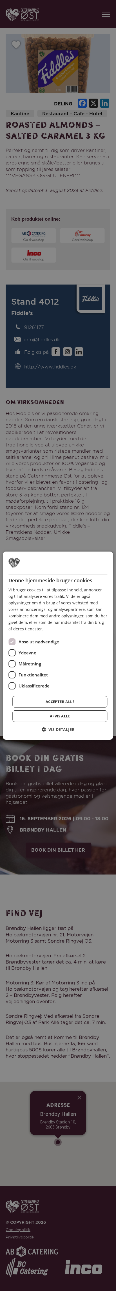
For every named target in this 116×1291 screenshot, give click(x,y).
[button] (58, 729)
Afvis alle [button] (60, 716)
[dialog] (58, 645)
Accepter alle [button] (60, 701)
